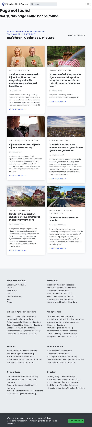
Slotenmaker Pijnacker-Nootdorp (21, 393)
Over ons (11, 293)
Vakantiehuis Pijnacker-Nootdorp (62, 333)
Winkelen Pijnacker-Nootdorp (60, 316)
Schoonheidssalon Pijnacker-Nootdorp (24, 322)
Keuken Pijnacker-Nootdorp (59, 350)
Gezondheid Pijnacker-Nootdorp (61, 296)
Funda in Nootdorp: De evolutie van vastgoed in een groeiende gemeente (66, 147)
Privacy (10, 302)
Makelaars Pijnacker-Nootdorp (20, 362)
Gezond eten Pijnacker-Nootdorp (62, 302)
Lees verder (16, 109)
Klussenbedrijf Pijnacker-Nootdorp (22, 350)
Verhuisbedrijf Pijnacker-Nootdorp (22, 333)
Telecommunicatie (19, 70)
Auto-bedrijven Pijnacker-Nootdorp (22, 376)
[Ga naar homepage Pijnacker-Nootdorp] (14, 4)
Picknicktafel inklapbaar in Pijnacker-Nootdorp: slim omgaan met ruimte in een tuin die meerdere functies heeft (65, 80)
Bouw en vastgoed (59, 141)
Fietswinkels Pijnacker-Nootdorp (61, 287)
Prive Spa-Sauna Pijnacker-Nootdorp (63, 379)
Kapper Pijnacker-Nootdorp (59, 293)
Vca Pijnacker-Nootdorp (58, 353)
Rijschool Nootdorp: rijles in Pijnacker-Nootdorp (25, 146)
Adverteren (12, 290)
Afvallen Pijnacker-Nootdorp (60, 299)
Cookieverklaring (14, 296)
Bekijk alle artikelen (75, 35)
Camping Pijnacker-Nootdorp (60, 328)
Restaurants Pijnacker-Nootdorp (21, 316)
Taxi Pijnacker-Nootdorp (58, 290)
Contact (10, 287)
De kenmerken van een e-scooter (64, 219)
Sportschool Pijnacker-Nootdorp (61, 362)
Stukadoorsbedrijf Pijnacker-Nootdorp (24, 330)
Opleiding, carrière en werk (24, 141)
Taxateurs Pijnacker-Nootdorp (20, 356)
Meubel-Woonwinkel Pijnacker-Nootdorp (65, 319)
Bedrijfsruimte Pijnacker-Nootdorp (62, 385)
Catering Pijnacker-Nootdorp (20, 319)
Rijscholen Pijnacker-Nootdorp (60, 285)
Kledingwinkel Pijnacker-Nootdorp (62, 356)
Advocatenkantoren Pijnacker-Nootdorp (25, 391)
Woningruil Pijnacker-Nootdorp (61, 376)
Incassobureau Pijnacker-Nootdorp (62, 382)
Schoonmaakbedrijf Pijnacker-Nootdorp (24, 359)
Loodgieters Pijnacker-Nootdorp (21, 328)
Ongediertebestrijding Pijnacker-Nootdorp (66, 388)
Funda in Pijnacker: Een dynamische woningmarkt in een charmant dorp (24, 216)
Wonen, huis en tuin (60, 70)
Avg (8, 299)
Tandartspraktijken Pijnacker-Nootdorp (24, 325)
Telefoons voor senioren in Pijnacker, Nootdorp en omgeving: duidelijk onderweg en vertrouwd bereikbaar (24, 80)
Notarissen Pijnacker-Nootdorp (20, 353)
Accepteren (76, 421)
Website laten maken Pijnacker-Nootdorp (65, 359)
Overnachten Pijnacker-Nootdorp (62, 330)
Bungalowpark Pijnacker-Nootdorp (62, 336)
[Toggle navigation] (88, 4)
